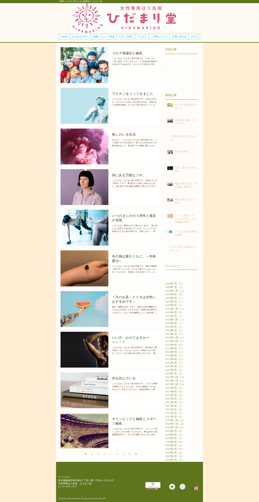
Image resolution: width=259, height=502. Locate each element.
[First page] (85, 454)
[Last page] (136, 454)
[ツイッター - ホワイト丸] (172, 487)
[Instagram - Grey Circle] (182, 487)
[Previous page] (92, 454)
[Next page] (129, 454)
